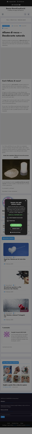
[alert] (16, 217)
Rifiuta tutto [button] (15, 228)
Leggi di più (20, 212)
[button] (16, 215)
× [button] (25, 200)
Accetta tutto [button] (16, 225)
